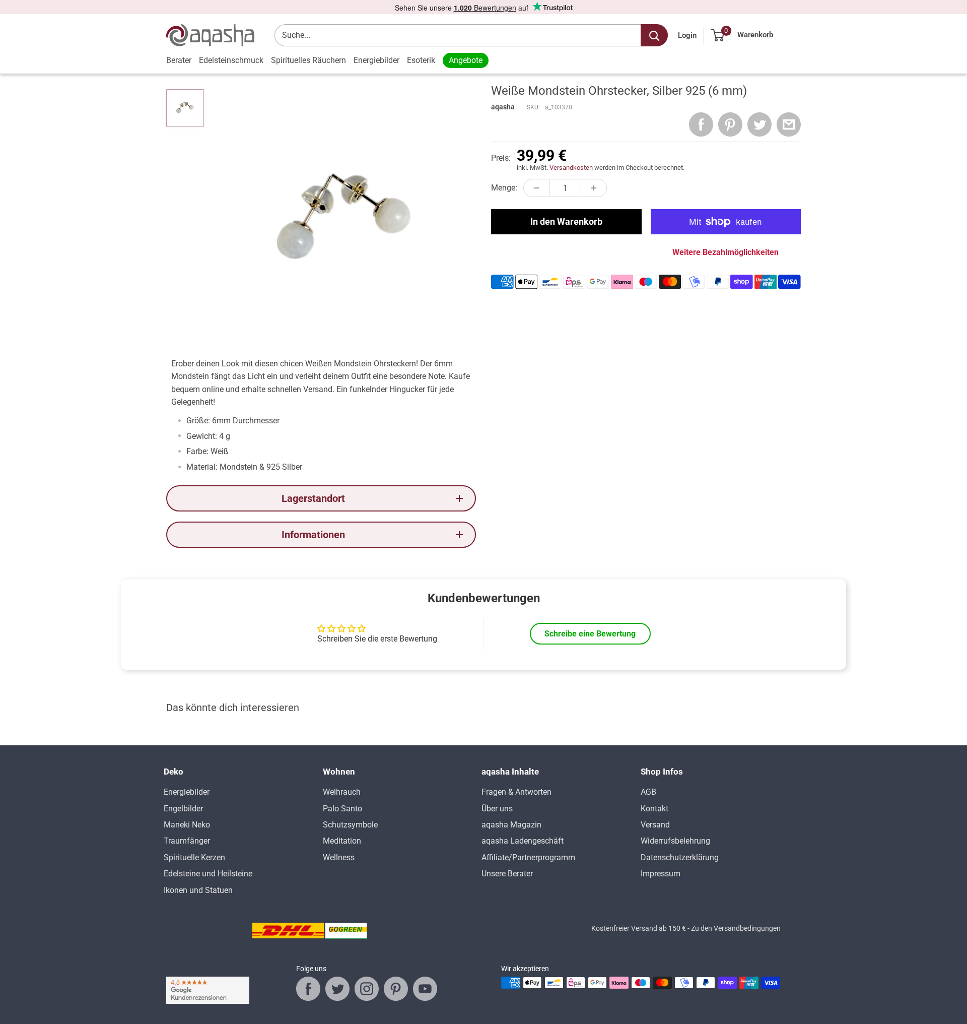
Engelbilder (183, 808)
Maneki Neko (187, 824)
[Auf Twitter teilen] (759, 124)
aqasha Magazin (511, 824)
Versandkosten (571, 167)
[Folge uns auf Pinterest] (396, 989)
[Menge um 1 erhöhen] (593, 188)
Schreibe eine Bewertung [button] (590, 633)
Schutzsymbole (350, 824)
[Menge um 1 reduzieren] (536, 188)
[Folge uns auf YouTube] (425, 989)
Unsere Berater (507, 873)
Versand (655, 824)
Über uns (497, 808)
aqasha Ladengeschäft (522, 841)
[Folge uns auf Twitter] (337, 989)
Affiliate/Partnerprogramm (528, 857)
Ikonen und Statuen (198, 890)
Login (687, 35)
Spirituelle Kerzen (194, 857)
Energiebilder (376, 60)
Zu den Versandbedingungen (736, 928)
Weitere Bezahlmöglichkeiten (725, 252)
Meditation (342, 841)
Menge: (504, 188)
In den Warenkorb (566, 221)
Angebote (465, 60)
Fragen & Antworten (516, 792)
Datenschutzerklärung (680, 857)
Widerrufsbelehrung (675, 841)
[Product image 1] (185, 108)
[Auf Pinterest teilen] (730, 124)
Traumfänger (187, 841)
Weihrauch (342, 792)
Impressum (660, 873)
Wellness (339, 857)
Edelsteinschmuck (231, 60)
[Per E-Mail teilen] (789, 124)
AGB (648, 792)
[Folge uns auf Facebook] (308, 989)
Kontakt (654, 808)
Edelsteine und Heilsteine (208, 873)
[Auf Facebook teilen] (701, 124)
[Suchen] (654, 35)
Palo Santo (342, 808)
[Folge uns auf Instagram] (367, 989)
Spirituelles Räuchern (308, 60)
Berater (178, 60)
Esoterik (421, 60)
